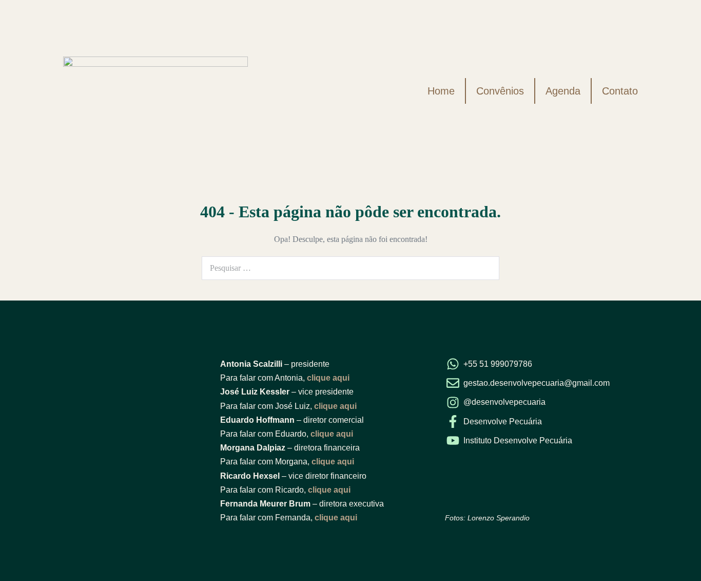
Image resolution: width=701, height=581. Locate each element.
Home (441, 91)
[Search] (486, 268)
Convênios (500, 91)
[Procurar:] (350, 268)
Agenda (563, 91)
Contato (620, 91)
